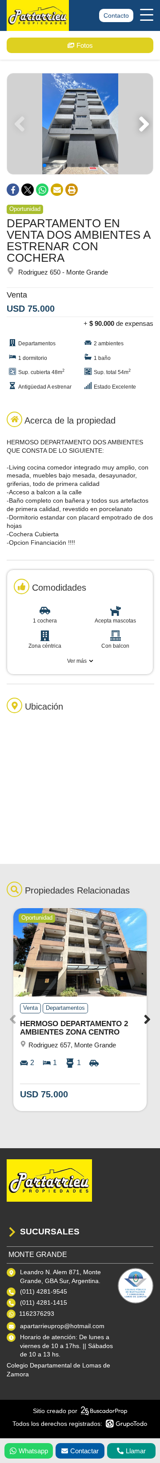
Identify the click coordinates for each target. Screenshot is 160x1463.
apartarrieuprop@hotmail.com (62, 1325)
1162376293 (36, 1313)
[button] (142, 124)
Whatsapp (33, 1451)
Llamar (136, 1451)
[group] (80, 123)
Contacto (116, 15)
